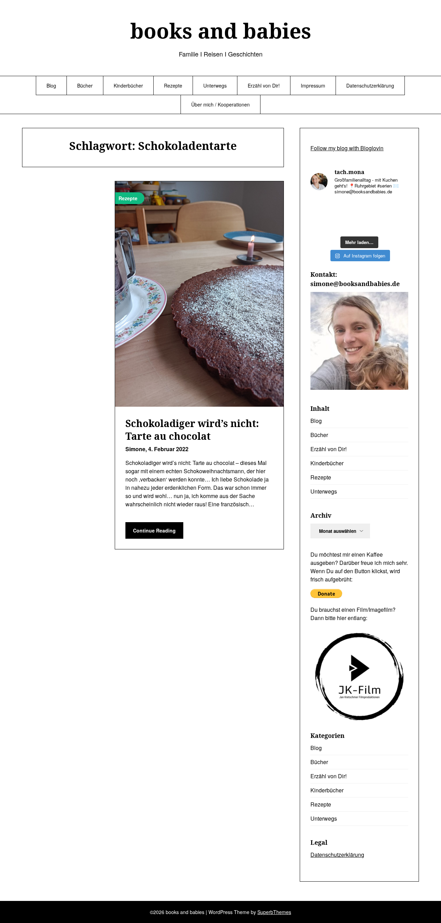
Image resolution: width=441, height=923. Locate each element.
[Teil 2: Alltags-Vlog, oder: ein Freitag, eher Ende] (397, 209)
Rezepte (173, 85)
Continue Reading (154, 530)
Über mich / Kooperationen (220, 104)
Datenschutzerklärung (370, 85)
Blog (51, 85)
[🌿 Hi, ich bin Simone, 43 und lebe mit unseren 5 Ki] (372, 209)
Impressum (313, 85)
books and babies (220, 30)
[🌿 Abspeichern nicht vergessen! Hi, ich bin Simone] (347, 225)
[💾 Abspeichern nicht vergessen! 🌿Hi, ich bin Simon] (347, 209)
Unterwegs (215, 85)
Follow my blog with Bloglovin (346, 148)
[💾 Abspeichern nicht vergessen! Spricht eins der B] (321, 209)
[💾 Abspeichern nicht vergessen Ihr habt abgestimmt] (372, 225)
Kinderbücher (128, 85)
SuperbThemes (274, 912)
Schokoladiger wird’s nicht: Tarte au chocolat (192, 429)
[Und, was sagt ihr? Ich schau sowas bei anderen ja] (397, 225)
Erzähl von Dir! (264, 85)
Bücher (85, 85)
